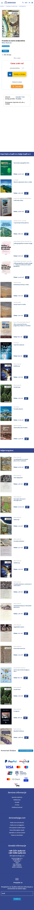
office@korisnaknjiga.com (17, 856)
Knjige (2, 6)
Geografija (22, 6)
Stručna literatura (11, 6)
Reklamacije (17, 800)
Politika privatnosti (17, 807)
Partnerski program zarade (17, 830)
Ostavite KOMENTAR (26, 750)
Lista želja (18, 86)
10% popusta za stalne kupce (17, 827)
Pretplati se (17, 899)
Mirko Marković (7, 43)
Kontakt (17, 802)
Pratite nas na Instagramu (17, 825)
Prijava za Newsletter (17, 835)
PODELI (5, 51)
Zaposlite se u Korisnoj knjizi (17, 832)
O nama (17, 805)
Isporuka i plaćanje (17, 797)
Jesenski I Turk (20, 97)
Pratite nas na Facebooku (17, 822)
